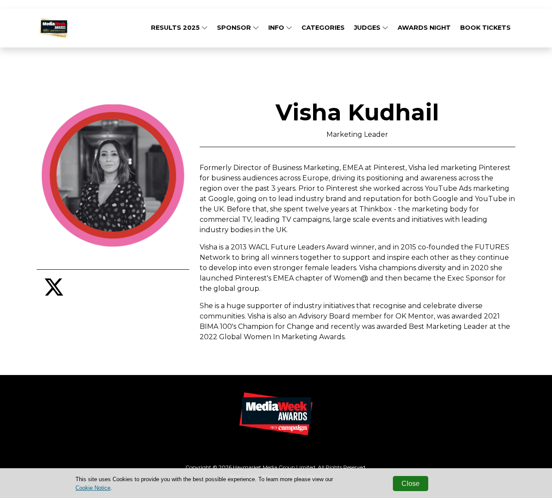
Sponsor (235, 28)
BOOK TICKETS (485, 28)
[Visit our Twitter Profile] (54, 292)
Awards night (424, 28)
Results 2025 (176, 28)
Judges (368, 28)
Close (410, 483)
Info (277, 28)
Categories (323, 28)
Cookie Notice (92, 488)
